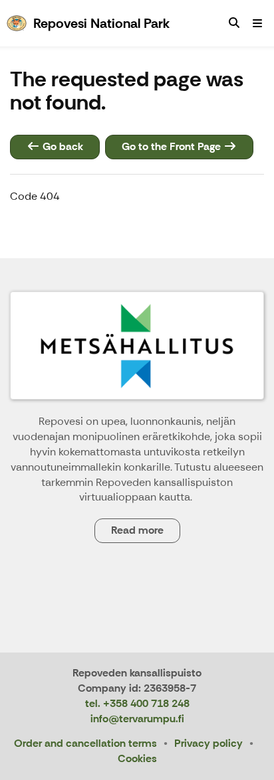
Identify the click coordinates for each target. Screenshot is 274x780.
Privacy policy (208, 743)
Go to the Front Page (172, 146)
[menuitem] (234, 23)
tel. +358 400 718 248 (137, 703)
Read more (137, 530)
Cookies (137, 758)
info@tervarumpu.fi (137, 719)
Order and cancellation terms (85, 743)
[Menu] (257, 23)
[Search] (234, 23)
